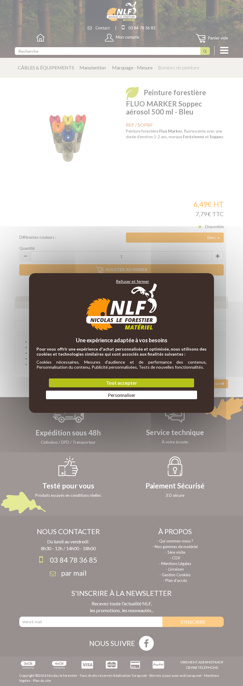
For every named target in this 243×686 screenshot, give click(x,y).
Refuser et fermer (132, 281)
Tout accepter (121, 383)
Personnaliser (121, 395)
